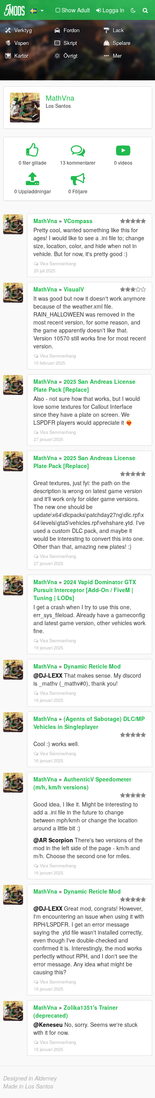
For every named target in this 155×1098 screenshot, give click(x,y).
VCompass (78, 221)
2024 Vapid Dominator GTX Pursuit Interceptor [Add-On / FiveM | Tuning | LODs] (84, 590)
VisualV (74, 289)
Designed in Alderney (30, 1078)
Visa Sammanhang (58, 263)
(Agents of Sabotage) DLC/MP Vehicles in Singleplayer (89, 723)
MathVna (60, 97)
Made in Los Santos (28, 1086)
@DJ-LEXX (47, 675)
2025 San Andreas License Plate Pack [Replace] (84, 385)
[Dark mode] (133, 10)
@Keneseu (48, 1024)
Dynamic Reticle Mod (92, 666)
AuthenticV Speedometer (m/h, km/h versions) (82, 783)
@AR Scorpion (53, 840)
